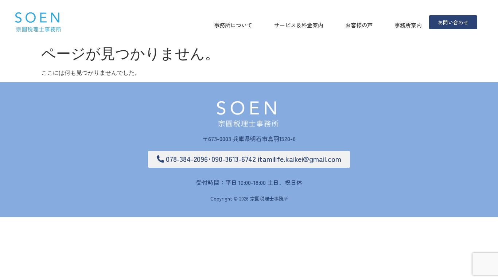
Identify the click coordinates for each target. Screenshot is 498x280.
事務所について (233, 25)
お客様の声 (359, 25)
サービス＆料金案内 (298, 25)
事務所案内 (408, 25)
